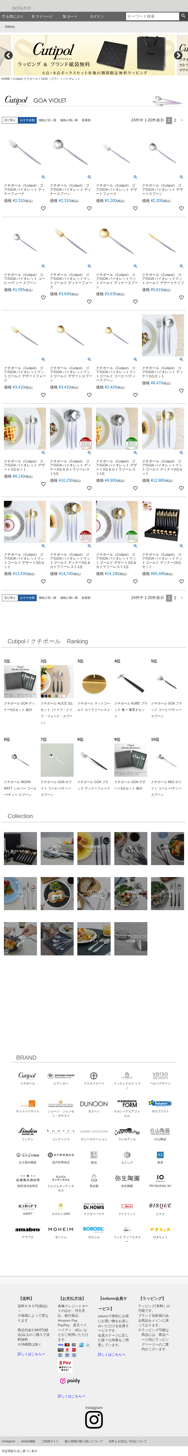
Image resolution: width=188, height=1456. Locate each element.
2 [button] (175, 120)
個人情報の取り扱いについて (84, 1441)
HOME (5, 79)
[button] (182, 120)
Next (178, 55)
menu (10, 26)
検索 (183, 16)
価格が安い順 (47, 120)
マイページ (44, 16)
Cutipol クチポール (25, 79)
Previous (8, 55)
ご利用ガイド (50, 1441)
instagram (8, 1441)
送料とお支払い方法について (128, 1441)
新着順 (86, 120)
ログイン (97, 16)
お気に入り (15, 16)
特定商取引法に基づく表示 (19, 1451)
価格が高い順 (69, 120)
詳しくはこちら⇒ (31, 1354)
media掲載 (28, 1441)
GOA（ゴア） (50, 79)
